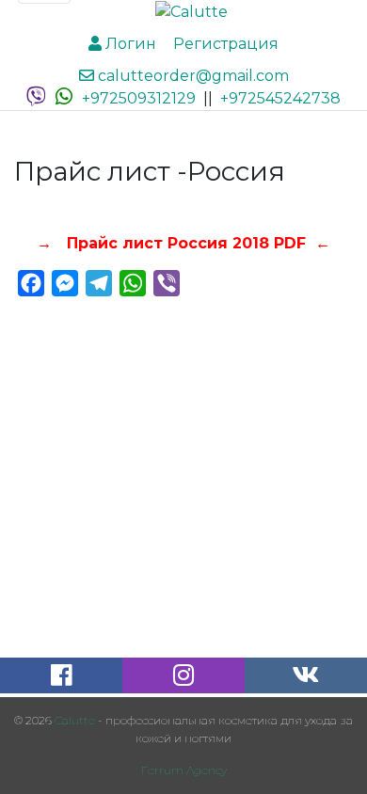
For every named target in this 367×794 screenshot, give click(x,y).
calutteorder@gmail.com (191, 76)
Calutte (75, 720)
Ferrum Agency (184, 770)
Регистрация (224, 44)
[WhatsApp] (64, 98)
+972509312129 (139, 98)
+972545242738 (280, 98)
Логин (129, 44)
